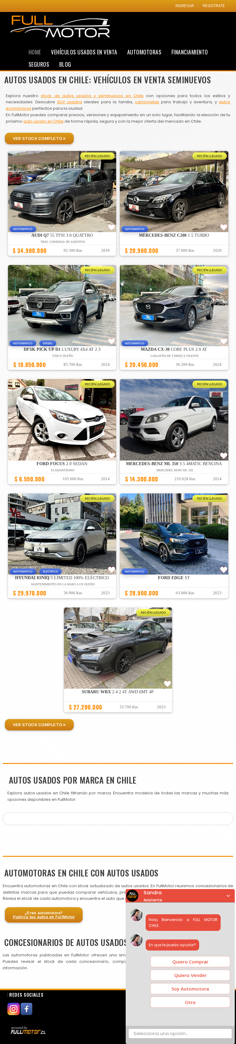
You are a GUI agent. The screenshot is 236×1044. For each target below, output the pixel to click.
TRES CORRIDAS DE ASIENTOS (63, 241)
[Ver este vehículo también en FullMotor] (28, 1030)
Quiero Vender (190, 975)
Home (35, 52)
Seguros (39, 64)
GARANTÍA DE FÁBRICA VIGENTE (175, 356)
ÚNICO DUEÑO (62, 356)
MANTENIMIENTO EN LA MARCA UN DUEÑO (63, 584)
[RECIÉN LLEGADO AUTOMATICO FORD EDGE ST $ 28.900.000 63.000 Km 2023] (174, 601)
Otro (190, 1002)
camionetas (147, 102)
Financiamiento (189, 52)
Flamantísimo (62, 470)
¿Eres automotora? (44, 914)
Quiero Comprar (190, 962)
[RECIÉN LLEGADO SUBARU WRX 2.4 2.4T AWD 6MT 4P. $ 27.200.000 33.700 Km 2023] (118, 715)
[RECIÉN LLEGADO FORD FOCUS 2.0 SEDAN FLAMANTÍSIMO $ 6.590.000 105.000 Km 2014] (62, 487)
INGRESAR (184, 5)
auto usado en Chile (43, 121)
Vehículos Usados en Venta (84, 52)
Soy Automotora (190, 989)
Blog (65, 64)
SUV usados (69, 102)
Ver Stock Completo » (39, 138)
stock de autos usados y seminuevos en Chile (92, 96)
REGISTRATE (214, 5)
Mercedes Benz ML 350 (174, 470)
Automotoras (144, 52)
